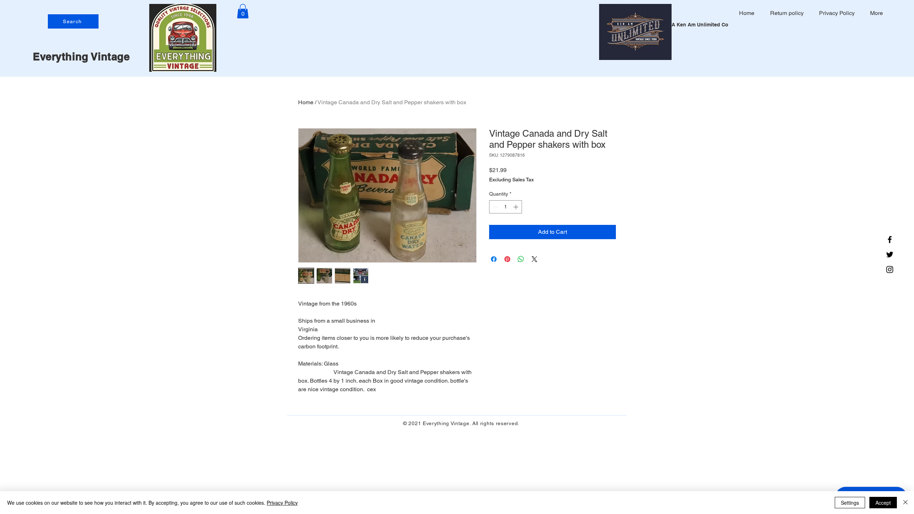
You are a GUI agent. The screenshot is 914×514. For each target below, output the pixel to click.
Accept (883, 502)
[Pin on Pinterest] (507, 259)
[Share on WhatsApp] (521, 259)
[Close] (905, 502)
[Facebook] (889, 239)
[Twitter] (889, 254)
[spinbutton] (505, 207)
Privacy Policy (282, 502)
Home (305, 102)
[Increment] (516, 207)
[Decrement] (494, 207)
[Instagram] (889, 269)
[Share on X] (534, 259)
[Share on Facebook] (493, 259)
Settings (850, 502)
